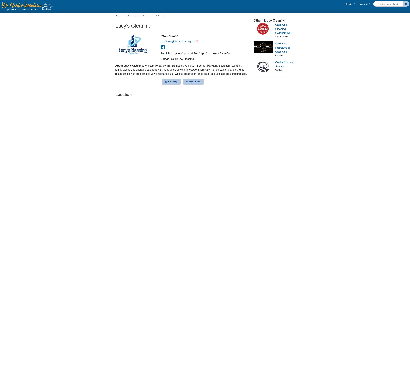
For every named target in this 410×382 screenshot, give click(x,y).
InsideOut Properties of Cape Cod (282, 47)
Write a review (194, 81)
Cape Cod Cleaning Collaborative (283, 29)
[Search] (406, 4)
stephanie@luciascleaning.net (178, 41)
